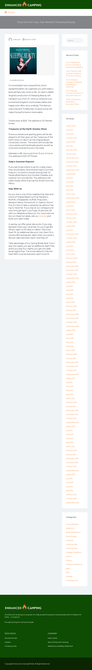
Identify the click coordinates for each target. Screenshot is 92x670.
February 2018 (71, 354)
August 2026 (70, 126)
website (43, 216)
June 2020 (70, 250)
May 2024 (69, 186)
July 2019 (69, 286)
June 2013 (69, 434)
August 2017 (70, 378)
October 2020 (71, 238)
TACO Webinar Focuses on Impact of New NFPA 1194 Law (74, 93)
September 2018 (72, 326)
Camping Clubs (11, 646)
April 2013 (69, 442)
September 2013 (72, 422)
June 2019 (69, 290)
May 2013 (69, 438)
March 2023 (70, 210)
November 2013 (72, 414)
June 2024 (70, 182)
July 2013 (69, 430)
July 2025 (69, 146)
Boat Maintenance (73, 532)
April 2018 (69, 346)
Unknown (16, 39)
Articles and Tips (11, 638)
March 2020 (70, 254)
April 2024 (70, 190)
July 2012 (69, 478)
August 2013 (70, 426)
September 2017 (72, 374)
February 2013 (71, 450)
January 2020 (71, 262)
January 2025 (71, 154)
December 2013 (72, 410)
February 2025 (71, 150)
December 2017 (72, 362)
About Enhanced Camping (58, 642)
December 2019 (72, 266)
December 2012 (72, 458)
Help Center (52, 638)
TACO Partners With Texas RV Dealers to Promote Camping (73, 73)
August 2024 (70, 174)
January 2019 (71, 310)
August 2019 (70, 282)
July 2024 (69, 178)
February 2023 (71, 214)
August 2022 (70, 226)
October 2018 (71, 322)
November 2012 (72, 462)
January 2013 (71, 454)
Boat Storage (71, 536)
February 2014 (71, 402)
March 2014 (70, 398)
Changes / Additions (73, 552)
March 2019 (70, 302)
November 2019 (72, 270)
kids (67, 572)
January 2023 (71, 218)
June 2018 (70, 338)
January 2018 (71, 358)
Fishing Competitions (74, 564)
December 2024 (72, 158)
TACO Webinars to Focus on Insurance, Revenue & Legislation (74, 64)
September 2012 (72, 470)
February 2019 (71, 306)
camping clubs (71, 544)
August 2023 (70, 202)
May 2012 (69, 486)
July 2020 (69, 246)
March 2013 (70, 446)
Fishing (68, 560)
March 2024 (70, 194)
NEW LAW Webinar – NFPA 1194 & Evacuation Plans (74, 101)
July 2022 (69, 230)
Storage (69, 576)
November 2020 (72, 234)
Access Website (72, 524)
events (68, 556)
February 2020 (71, 258)
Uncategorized (72, 580)
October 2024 (71, 166)
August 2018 (70, 330)
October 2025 (71, 138)
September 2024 (72, 170)
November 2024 (72, 162)
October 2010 (71, 498)
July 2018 (69, 334)
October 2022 (71, 222)
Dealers (8, 642)
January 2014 (71, 406)
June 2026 (70, 134)
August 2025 (70, 142)
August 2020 (71, 242)
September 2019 (72, 278)
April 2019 (69, 298)
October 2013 (71, 418)
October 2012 (71, 466)
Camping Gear (71, 548)
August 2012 (70, 474)
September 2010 (72, 502)
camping (69, 540)
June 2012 (69, 482)
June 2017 (69, 386)
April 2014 (69, 394)
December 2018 (72, 314)
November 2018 (72, 318)
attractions (70, 528)
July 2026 (69, 130)
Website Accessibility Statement (60, 646)
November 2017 (72, 366)
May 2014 (69, 390)
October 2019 (71, 274)
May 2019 (69, 294)
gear (68, 568)
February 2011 (71, 494)
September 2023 (72, 198)
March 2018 (70, 350)
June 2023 (70, 206)
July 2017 (69, 382)
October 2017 (71, 370)
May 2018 (69, 342)
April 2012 (69, 490)
